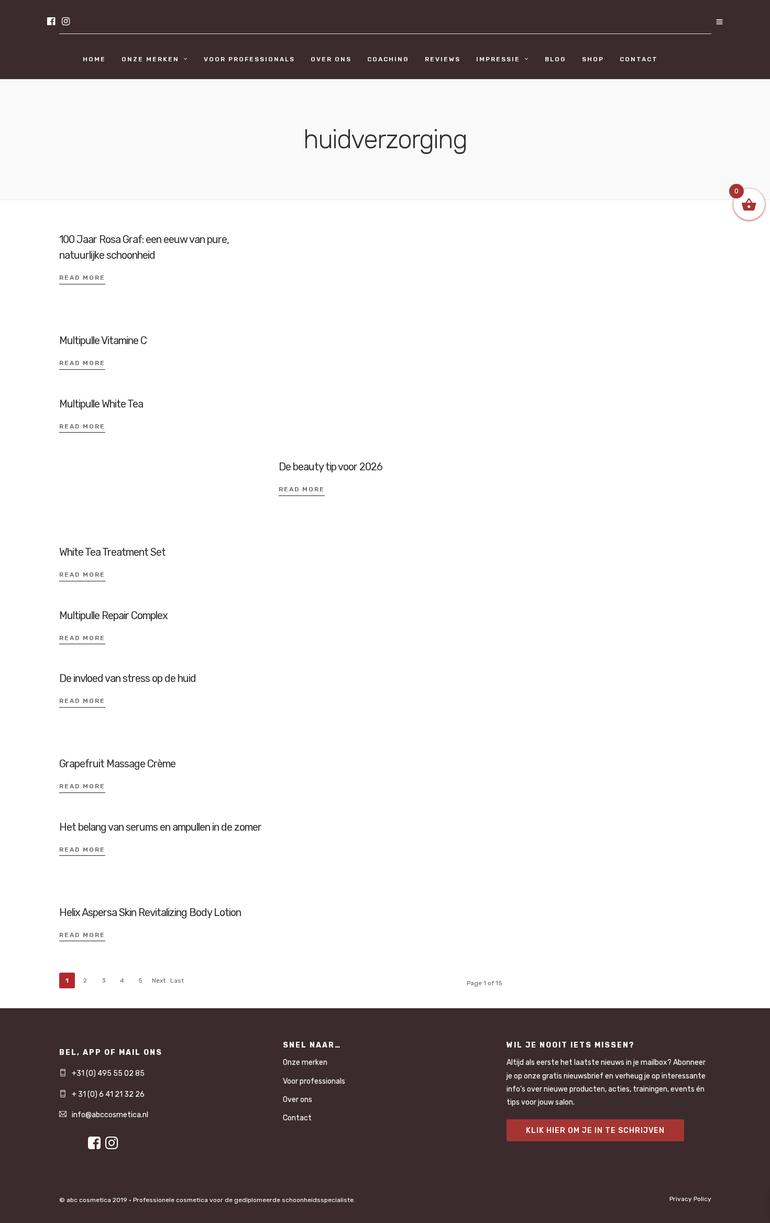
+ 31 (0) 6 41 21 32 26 (108, 1094)
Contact (639, 59)
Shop (593, 59)
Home (94, 59)
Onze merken (150, 59)
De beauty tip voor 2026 (330, 466)
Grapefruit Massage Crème (117, 763)
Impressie (498, 59)
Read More (82, 277)
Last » (177, 982)
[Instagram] (66, 22)
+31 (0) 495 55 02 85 (108, 1073)
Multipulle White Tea (101, 404)
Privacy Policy (690, 1199)
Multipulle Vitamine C (103, 340)
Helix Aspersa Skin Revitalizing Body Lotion (150, 912)
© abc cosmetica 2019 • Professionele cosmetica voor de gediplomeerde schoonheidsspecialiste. (207, 1200)
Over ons (331, 59)
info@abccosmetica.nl (110, 1114)
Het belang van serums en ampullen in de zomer (160, 827)
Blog (555, 59)
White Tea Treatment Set (112, 552)
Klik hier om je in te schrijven (595, 1130)
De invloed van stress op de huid (127, 678)
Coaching (388, 59)
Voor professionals (249, 59)
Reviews (442, 59)
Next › (159, 982)
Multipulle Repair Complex (113, 615)
